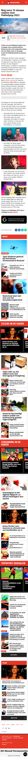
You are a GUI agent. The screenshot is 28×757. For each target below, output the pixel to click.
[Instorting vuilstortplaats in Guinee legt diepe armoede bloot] (5, 388)
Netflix (4, 459)
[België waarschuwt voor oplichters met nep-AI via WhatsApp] (5, 595)
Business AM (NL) (7, 738)
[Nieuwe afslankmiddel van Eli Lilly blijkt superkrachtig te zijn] (5, 431)
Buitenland (5, 253)
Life (3, 489)
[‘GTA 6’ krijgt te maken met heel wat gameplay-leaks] (4, 698)
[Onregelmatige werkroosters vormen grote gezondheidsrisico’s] (5, 541)
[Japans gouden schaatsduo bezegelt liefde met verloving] (5, 312)
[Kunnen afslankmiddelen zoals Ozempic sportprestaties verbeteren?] (12, 568)
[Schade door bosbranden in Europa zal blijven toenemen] (5, 603)
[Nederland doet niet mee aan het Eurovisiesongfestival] (14, 280)
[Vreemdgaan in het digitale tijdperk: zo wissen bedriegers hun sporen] (14, 477)
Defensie (4, 631)
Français (4, 731)
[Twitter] (6, 727)
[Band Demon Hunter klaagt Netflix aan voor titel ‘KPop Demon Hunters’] (12, 449)
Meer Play (18, 718)
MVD (3, 38)
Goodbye (4, 739)
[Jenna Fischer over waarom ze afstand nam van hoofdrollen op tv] (14, 510)
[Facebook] (3, 727)
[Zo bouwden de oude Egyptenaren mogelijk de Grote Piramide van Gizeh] (5, 611)
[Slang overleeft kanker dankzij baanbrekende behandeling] (5, 423)
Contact (4, 744)
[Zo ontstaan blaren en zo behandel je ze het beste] (5, 533)
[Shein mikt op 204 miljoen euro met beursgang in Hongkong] (14, 356)
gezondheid (5, 436)
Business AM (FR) (18, 738)
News (3, 724)
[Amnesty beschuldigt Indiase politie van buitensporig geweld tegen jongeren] (14, 398)
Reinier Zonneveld (11, 80)
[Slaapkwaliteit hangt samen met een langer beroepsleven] (5, 502)
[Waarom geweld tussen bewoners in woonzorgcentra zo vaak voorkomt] (5, 550)
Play (2, 33)
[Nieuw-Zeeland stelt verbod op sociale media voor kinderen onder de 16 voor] (5, 379)
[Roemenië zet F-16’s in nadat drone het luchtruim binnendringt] (5, 264)
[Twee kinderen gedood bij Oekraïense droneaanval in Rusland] (14, 241)
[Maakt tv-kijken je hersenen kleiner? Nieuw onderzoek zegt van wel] (4, 686)
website (15, 212)
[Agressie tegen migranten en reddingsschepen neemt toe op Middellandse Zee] (5, 303)
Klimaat (4, 609)
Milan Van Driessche (18, 36)
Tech (17, 724)
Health (4, 651)
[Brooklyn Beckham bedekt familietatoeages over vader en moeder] (4, 711)
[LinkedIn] (9, 727)
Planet (12, 724)
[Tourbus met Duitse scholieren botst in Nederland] (5, 272)
